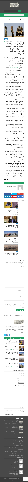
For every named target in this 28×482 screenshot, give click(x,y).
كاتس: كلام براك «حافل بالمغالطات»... (13, 364)
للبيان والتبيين (15, 426)
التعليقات (20, 338)
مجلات (6, 39)
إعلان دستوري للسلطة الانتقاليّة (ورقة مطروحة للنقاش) (11, 421)
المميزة (13, 338)
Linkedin (8, 196)
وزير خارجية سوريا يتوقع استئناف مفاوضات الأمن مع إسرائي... (12, 226)
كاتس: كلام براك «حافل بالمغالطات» (16, 455)
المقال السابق (8, 19)
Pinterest (15, 196)
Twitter (14, 193)
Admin (16, 427)
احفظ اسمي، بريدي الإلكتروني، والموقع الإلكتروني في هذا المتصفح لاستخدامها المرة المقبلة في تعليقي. (14, 306)
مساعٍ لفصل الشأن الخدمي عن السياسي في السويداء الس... (12, 353)
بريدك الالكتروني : (20, 378)
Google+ (21, 193)
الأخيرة (7, 338)
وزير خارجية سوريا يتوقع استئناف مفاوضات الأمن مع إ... (11, 347)
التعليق (22, 266)
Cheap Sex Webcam (8, 414)
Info (5, 41)
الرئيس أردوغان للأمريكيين (15, 67)
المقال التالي (19, 19)
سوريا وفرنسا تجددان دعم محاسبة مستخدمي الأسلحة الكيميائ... (12, 212)
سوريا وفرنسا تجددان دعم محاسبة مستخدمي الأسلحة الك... (11, 341)
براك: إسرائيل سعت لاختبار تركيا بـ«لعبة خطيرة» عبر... (11, 358)
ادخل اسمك (21, 373)
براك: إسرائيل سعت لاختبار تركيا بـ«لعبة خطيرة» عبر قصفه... (11, 254)
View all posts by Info (10, 186)
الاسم (22, 283)
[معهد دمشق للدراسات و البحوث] (14, 7)
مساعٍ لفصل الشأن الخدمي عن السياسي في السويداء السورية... (11, 240)
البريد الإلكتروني (20, 290)
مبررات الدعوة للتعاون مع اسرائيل (12, 431)
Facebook (8, 193)
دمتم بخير (16, 461)
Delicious (21, 196)
